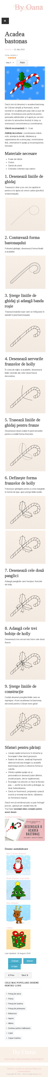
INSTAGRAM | (24, 1059)
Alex (40, 1074)
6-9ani (14, 966)
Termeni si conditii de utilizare (19, 1069)
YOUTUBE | (10, 1059)
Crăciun (14, 961)
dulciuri (30, 961)
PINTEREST (37, 1059)
